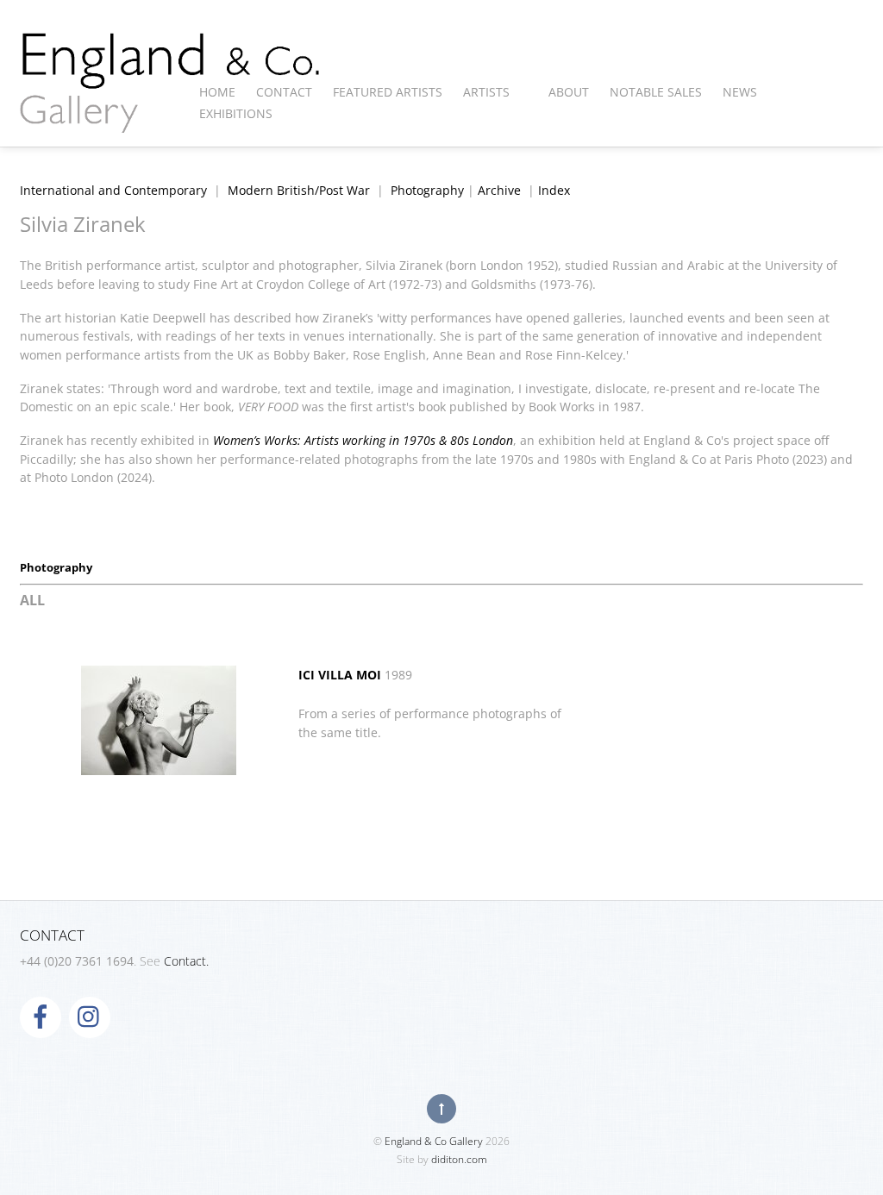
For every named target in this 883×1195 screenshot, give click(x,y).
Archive (499, 190)
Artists (486, 92)
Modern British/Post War (299, 190)
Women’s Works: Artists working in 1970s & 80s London (363, 440)
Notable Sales (656, 92)
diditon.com (459, 1159)
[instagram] (89, 1015)
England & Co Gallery (434, 1141)
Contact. (186, 961)
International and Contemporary (113, 190)
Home (217, 92)
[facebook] (40, 1015)
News (740, 92)
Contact (284, 92)
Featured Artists (387, 92)
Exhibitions (235, 113)
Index (554, 190)
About (568, 92)
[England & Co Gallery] (171, 115)
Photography (427, 190)
